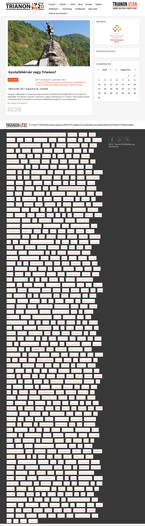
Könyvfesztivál (20, 457)
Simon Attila (81, 178)
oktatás (90, 339)
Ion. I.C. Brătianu (61, 145)
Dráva (59, 204)
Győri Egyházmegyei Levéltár (86, 473)
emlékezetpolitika (78, 215)
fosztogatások (77, 441)
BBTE (38, 339)
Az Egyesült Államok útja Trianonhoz (29, 344)
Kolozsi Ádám (91, 398)
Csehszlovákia (61, 349)
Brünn (75, 467)
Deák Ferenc (66, 263)
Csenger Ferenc (11, 424)
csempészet (75, 306)
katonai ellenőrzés (79, 489)
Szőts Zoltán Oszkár (85, 360)
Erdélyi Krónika (10, 467)
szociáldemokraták (78, 457)
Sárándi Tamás (97, 344)
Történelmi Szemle (68, 269)
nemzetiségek (27, 194)
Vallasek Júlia (89, 215)
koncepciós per (82, 435)
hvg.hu (20, 408)
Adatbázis (53, 9)
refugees (32, 322)
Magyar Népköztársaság (13, 220)
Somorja (44, 371)
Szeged (32, 430)
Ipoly (48, 194)
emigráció (91, 408)
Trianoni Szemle (11, 398)
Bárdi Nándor (85, 387)
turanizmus (24, 161)
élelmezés (93, 333)
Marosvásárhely (20, 516)
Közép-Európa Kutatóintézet (82, 516)
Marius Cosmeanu (62, 339)
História (86, 441)
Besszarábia (29, 451)
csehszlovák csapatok (30, 328)
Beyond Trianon (62, 398)
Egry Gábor (48, 365)
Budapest (60, 494)
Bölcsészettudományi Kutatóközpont (42, 317)
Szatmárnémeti (59, 441)
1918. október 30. (11, 349)
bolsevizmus (78, 151)
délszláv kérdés (32, 306)
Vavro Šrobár (45, 344)
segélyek (61, 462)
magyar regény (61, 253)
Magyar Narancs (21, 306)
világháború (53, 167)
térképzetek (82, 194)
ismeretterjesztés (73, 161)
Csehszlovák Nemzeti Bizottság (15, 167)
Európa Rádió (56, 333)
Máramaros (54, 161)
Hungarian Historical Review (42, 489)
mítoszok (20, 140)
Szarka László (55, 430)
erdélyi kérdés (44, 258)
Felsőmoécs (20, 183)
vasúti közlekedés (89, 381)
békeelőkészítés (68, 387)
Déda (37, 387)
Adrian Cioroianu (29, 339)
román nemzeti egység (69, 317)
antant (57, 242)
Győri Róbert (93, 145)
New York (95, 516)
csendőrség (65, 505)
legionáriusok (10, 478)
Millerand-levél (57, 199)
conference (50, 473)
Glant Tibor (9, 215)
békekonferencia (11, 339)
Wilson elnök (28, 140)
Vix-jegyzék (69, 414)
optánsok (68, 441)
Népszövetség (87, 371)
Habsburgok (30, 494)
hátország (9, 247)
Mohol (63, 500)
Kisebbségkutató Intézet (13, 210)
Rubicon (62, 210)
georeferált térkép (91, 188)
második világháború (50, 204)
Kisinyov (9, 328)
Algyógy (36, 483)
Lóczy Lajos (89, 457)
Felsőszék (45, 322)
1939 (19, 172)
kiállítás (28, 167)
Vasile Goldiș (50, 349)
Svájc (97, 381)
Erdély (18, 376)
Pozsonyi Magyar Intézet (85, 478)
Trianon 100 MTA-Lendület (38, 172)
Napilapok (34, 237)
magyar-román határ (40, 451)
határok (91, 151)
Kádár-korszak (59, 301)
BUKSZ (69, 156)
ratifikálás (35, 167)
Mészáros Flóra (52, 451)
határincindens (65, 333)
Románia (61, 274)
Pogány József (27, 424)
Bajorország (62, 489)
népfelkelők (92, 135)
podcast (21, 349)
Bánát (8, 392)
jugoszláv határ (93, 322)
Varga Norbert (82, 408)
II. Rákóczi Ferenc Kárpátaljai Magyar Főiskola (42, 242)
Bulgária (65, 183)
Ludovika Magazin (11, 435)
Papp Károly (50, 215)
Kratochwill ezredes (68, 199)
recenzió (15, 360)
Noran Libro (65, 296)
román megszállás (83, 483)
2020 (50, 269)
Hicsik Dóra (98, 339)
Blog (80, 4)
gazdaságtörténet (56, 387)
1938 (16, 344)
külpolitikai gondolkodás (61, 424)
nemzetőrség (99, 355)
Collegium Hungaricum (12, 483)
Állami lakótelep (10, 140)
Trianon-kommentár (58, 13)
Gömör (18, 151)
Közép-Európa (10, 376)
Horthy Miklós (47, 435)
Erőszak (72, 398)
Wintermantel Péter (76, 371)
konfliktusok (61, 322)
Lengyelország (48, 151)
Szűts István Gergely (76, 419)
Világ (64, 215)
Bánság (78, 301)
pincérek (9, 296)
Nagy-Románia (26, 220)
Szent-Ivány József (12, 145)
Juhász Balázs (27, 510)
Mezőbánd (18, 194)
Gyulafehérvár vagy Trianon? (32, 72)
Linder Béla (80, 172)
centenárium (66, 82)
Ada (54, 156)
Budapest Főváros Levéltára (49, 398)
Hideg (77, 199)
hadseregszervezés (70, 462)
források (77, 387)
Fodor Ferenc (45, 161)
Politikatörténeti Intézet (88, 301)
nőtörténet (53, 188)
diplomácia (87, 140)
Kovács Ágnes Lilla (46, 178)
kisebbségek (23, 360)
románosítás (84, 306)
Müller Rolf (88, 172)
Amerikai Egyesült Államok (73, 274)
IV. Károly (26, 172)
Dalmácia (90, 355)
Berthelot (72, 247)
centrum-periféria (95, 242)
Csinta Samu (91, 183)
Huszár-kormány (37, 151)
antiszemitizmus (44, 355)
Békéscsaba (69, 494)
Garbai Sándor (38, 381)
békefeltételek (74, 403)
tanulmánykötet (63, 167)
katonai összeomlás (12, 414)
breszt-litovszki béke (84, 462)
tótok (73, 365)
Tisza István (73, 258)
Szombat (36, 371)
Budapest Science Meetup (75, 349)
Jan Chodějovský (18, 387)
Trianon (57, 403)
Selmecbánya (60, 392)
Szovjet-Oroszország (34, 290)
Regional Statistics (30, 247)
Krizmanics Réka (11, 462)
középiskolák (68, 360)
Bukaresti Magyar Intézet (13, 237)
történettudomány (31, 516)
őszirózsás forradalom (79, 510)
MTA (82, 403)
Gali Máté (73, 478)
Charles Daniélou (97, 451)
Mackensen (22, 156)
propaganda (72, 446)
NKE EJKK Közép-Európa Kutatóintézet (30, 145)
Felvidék (31, 403)
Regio (47, 253)
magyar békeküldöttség (82, 220)
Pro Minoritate (65, 365)
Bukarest (96, 403)
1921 (37, 494)
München (57, 263)
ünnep (86, 333)
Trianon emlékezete (44, 85)
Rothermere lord (81, 505)
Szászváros (10, 204)
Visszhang (67, 9)
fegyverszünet (10, 285)
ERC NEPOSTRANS (71, 435)
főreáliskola (69, 516)
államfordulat (33, 269)
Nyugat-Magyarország (45, 220)
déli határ (50, 457)
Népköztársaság (76, 263)
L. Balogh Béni (58, 467)
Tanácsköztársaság (47, 441)
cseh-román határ (11, 505)
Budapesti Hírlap (22, 333)
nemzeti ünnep (23, 414)
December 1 (48, 183)
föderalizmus (57, 290)
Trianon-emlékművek (89, 424)
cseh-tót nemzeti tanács (58, 194)
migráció (15, 242)
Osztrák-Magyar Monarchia (57, 414)
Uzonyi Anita (68, 151)
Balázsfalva (90, 505)
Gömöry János (17, 328)
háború (15, 392)
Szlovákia (94, 500)
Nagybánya (89, 167)
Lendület (18, 510)
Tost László (10, 151)
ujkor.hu (93, 161)
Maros (92, 392)
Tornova (31, 489)
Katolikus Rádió (35, 178)
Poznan (85, 296)
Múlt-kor (83, 355)
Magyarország (91, 510)
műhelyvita (9, 274)
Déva (78, 322)
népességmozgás (54, 505)
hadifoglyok (74, 242)
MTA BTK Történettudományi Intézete (16, 500)
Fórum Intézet (19, 371)
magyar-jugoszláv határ (46, 467)
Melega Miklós (55, 500)
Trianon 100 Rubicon (20, 403)
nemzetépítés (10, 457)
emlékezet (19, 188)
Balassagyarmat (38, 510)
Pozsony (88, 317)
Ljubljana (9, 280)
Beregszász (68, 467)
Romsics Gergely (86, 344)
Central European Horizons (13, 365)
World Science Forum (29, 441)
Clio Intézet (95, 430)
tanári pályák (53, 140)
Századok (9, 194)
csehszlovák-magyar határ (13, 355)
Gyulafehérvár (79, 82)
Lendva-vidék (26, 376)
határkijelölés (79, 328)
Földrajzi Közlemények (31, 312)
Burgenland (79, 247)
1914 (43, 494)
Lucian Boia (80, 167)
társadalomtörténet (92, 210)
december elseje (72, 140)
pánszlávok (65, 290)
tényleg (57, 408)
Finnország (33, 392)
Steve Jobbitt (38, 500)
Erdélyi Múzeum (97, 140)
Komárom (20, 339)
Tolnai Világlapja (40, 215)
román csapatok (57, 483)
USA (81, 312)
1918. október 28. (58, 220)
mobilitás (100, 290)
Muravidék (64, 247)
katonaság (76, 156)
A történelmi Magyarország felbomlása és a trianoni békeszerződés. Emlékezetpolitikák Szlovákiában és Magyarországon (36, 135)
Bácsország (79, 376)
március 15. (79, 269)
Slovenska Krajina (72, 237)
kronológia (46, 430)
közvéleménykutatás (21, 473)
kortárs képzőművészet (32, 505)
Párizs (72, 505)
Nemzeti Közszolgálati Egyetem (73, 381)
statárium (65, 403)
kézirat (75, 360)
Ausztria (50, 172)
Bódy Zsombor (90, 231)
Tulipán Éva (32, 360)
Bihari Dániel (65, 242)
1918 (8, 242)
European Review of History (61, 306)
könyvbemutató (37, 183)
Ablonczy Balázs (45, 360)
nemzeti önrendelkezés (21, 269)
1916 (19, 263)
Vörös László (66, 408)
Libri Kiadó (94, 226)
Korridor (34, 220)
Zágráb (53, 322)
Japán (95, 414)
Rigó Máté (84, 145)
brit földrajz (64, 355)
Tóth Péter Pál (67, 457)
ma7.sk (16, 521)
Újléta (28, 349)
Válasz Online (10, 188)
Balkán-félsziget (98, 172)
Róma (53, 253)
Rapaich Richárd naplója (12, 161)
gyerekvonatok (75, 290)
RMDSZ (21, 419)
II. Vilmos (53, 462)
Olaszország (62, 140)
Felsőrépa (53, 231)
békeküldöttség (95, 462)
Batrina (36, 296)
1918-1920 (49, 263)
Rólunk (63, 4)
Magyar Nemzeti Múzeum (82, 430)
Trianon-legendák (33, 521)
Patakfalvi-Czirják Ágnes (68, 285)
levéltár (73, 178)
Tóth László (25, 210)
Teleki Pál (72, 339)
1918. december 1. (39, 194)
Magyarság (90, 494)
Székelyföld (20, 467)
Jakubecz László (21, 489)
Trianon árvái (10, 473)
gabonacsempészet (64, 371)
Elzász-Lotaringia (97, 204)
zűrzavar (45, 231)
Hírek (73, 4)
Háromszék (61, 516)
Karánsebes (70, 231)
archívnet (89, 285)
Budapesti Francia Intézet (21, 280)
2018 (69, 215)
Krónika (89, 4)
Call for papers (80, 231)
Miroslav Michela (71, 194)
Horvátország (51, 376)
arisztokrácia (70, 328)
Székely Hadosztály (79, 204)
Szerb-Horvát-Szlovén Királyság (32, 435)
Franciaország (42, 516)
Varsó (37, 280)
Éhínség (49, 210)
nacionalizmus (55, 355)
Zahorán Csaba (76, 85)
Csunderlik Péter (58, 151)
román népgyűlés (29, 204)
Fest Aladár (99, 408)
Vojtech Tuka (92, 258)
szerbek (97, 371)
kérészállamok (39, 419)
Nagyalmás (25, 237)
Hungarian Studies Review (46, 424)
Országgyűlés (35, 210)
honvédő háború (70, 280)
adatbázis (9, 441)
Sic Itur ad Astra (11, 290)
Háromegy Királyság (95, 237)
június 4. (21, 505)
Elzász (51, 301)
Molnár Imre (98, 215)
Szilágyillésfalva (76, 451)
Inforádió (30, 156)
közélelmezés (49, 419)
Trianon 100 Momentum (40, 140)
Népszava (9, 403)
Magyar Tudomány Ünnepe (53, 285)
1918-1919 (10, 183)
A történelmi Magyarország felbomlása (32, 226)
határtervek (90, 194)
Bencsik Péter (85, 199)
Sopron (46, 381)
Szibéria (19, 285)
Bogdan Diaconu (74, 355)
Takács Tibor (39, 204)
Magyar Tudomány (76, 333)
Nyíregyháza (57, 317)
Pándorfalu (9, 269)
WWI (31, 280)
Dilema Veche (60, 376)
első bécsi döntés (20, 478)
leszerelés (56, 365)
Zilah (8, 360)
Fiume (80, 140)
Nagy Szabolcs (11, 301)
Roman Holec (58, 510)
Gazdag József (51, 274)
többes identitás (22, 290)
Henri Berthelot (53, 280)
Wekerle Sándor (23, 392)
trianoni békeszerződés (12, 317)
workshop (56, 296)
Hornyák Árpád (82, 258)
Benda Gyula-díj (24, 242)
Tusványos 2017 (22, 398)
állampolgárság (85, 156)
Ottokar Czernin (98, 478)
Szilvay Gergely (26, 151)
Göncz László (22, 253)
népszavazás (51, 494)
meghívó (27, 178)
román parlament (32, 478)
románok (64, 258)
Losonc (26, 263)
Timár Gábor (39, 365)
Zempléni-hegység (84, 467)
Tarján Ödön (59, 473)
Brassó (80, 446)
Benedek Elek (93, 306)
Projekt (52, 4)
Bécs (67, 478)
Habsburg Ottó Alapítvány (35, 333)
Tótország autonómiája (73, 253)
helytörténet (31, 215)
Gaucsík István (19, 247)
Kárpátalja (72, 424)
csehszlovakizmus (70, 172)
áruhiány (88, 403)
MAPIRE (99, 483)
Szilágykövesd (44, 167)
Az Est (58, 215)
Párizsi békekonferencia (31, 467)
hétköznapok (44, 505)
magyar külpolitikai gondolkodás (46, 392)
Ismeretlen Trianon (11, 253)
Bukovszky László (83, 392)
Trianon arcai (88, 349)
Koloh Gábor (95, 274)
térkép (42, 210)
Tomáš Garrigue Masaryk (13, 231)
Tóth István (57, 178)
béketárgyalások (45, 387)
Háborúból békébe (34, 301)
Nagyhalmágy (84, 161)
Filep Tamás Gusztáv (68, 430)
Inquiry (8, 387)
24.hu (95, 360)
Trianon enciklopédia (75, 296)
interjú (40, 199)
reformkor (28, 371)
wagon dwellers (81, 183)
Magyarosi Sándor (27, 231)
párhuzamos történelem (56, 381)
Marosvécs (61, 156)
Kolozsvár (66, 483)
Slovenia (95, 263)
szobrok (44, 301)
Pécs (62, 328)
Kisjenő (44, 339)
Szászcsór (58, 360)
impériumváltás (87, 451)
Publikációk (80, 9)
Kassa (38, 322)
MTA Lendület (59, 172)
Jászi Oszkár (49, 408)
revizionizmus (61, 237)
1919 (93, 199)
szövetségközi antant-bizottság (60, 312)
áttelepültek (88, 269)
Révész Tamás (11, 263)
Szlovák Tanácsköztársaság (36, 253)
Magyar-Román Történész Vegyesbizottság (78, 500)
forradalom (17, 441)
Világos (62, 344)
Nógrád (74, 408)
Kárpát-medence (81, 398)
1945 (68, 210)
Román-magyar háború (71, 473)
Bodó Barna (65, 226)
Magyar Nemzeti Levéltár (62, 419)
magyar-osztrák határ (61, 446)
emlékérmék (10, 510)
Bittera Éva (92, 296)
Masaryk (72, 167)
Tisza (49, 403)
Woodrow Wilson (81, 365)
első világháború (73, 344)
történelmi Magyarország (93, 178)
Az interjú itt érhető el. (17, 103)
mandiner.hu (80, 285)
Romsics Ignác (46, 156)
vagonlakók (99, 194)
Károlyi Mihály (29, 419)
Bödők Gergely (19, 274)
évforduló (9, 344)
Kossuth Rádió (98, 376)
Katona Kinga (54, 344)
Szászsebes (85, 290)
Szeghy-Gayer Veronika (38, 274)
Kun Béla (35, 376)
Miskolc (79, 424)
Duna (85, 151)
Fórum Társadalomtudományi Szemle (44, 446)
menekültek (34, 162)
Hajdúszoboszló (33, 355)
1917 (18, 199)
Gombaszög (97, 269)
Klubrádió (42, 376)
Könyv (19, 178)
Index (92, 483)
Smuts (85, 322)
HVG (29, 457)
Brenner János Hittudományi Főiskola (29, 258)
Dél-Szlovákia (88, 376)
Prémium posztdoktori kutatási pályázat (16, 322)
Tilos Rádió (23, 521)
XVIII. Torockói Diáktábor (13, 226)
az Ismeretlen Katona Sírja (45, 306)
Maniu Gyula (10, 516)
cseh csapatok (86, 253)
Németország (83, 135)
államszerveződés (45, 483)
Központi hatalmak (94, 435)
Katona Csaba (67, 204)
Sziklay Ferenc (81, 339)
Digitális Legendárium (12, 258)
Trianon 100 (38, 349)
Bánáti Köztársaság (34, 398)
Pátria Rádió (10, 371)
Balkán (76, 494)
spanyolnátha (88, 414)
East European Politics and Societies (80, 226)
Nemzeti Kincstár (11, 156)
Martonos (74, 312)
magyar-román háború (46, 296)
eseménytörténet (11, 381)
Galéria (98, 4)
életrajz (47, 500)
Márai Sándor (48, 199)
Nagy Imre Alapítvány (73, 145)
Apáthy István (57, 183)
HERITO (56, 328)
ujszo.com (89, 489)
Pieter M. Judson (11, 408)
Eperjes (93, 290)
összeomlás (10, 446)
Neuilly (20, 381)
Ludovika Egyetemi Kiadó (79, 210)
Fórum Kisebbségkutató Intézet (46, 478)
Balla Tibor (60, 478)
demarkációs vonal (40, 403)
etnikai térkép (42, 269)
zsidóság (37, 156)
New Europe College (45, 312)
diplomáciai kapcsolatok (64, 451)
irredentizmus (86, 263)
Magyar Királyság (70, 220)
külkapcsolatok (10, 494)
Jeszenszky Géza (39, 285)
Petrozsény (99, 505)
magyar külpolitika (29, 188)
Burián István (10, 199)
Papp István (70, 376)
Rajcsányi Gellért (51, 237)
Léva (56, 210)
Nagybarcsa (58, 457)
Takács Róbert (39, 408)
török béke (80, 317)
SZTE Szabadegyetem (21, 430)
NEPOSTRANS (72, 135)
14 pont (45, 188)
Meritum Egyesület (22, 301)
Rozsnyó (28, 274)
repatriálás (9, 430)
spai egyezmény (11, 178)
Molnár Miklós (88, 446)
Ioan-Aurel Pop (28, 285)
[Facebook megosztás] (10, 110)
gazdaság (44, 280)
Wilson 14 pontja (11, 419)
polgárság (42, 237)
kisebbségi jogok (29, 408)
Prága (19, 424)
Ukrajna (88, 204)
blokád (96, 489)
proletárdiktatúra (46, 290)
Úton (34, 457)
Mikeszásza (58, 269)
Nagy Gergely (53, 371)
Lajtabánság (10, 312)
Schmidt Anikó (69, 301)
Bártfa (24, 355)
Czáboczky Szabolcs (90, 419)
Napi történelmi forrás (28, 365)
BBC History (62, 231)
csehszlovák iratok (58, 435)
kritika (29, 296)
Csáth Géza (37, 231)
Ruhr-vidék (47, 333)
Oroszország (48, 510)
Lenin (20, 435)
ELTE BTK (88, 247)
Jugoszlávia (52, 339)
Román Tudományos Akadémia (84, 280)
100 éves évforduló (20, 215)
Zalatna (38, 188)
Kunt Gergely (52, 516)
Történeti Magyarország (36, 263)
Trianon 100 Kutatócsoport (48, 82)
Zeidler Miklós (20, 312)
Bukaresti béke (86, 274)
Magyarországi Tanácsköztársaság (27, 462)
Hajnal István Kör (96, 467)
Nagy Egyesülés (61, 85)
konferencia (41, 473)
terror (30, 500)
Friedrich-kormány (26, 317)
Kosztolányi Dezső (43, 462)
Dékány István (70, 322)
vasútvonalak (28, 381)
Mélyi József (21, 494)
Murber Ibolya (10, 489)
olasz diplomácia (11, 333)
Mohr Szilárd (88, 328)
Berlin (36, 424)
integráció (45, 414)
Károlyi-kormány (83, 237)
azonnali (74, 483)
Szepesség (78, 414)
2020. (96, 328)
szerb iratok (19, 446)
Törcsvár (39, 430)
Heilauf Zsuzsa (98, 285)
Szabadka (28, 183)
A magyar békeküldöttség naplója (15, 451)
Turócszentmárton (70, 392)
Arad (92, 441)
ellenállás (70, 489)
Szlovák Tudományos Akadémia (51, 226)
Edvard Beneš (10, 306)
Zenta (61, 280)
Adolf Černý (63, 161)
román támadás (88, 312)
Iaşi (53, 145)
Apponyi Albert (28, 446)
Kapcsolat (93, 9)
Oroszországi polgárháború (29, 199)
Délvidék (72, 183)
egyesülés (94, 387)
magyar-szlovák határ (26, 483)
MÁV (38, 441)
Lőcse (83, 494)
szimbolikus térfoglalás (19, 296)
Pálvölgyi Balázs (41, 247)
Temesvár (19, 204)
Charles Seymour (55, 258)
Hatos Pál (65, 178)
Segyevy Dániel (28, 387)
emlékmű (32, 473)
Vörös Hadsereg (11, 172)
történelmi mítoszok (53, 247)
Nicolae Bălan (92, 365)
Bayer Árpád (41, 457)
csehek (54, 489)
